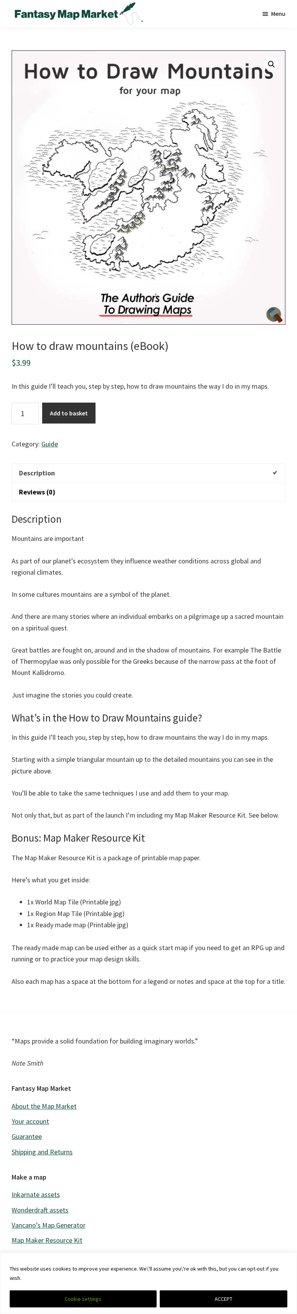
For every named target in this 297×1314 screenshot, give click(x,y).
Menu (278, 13)
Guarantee (27, 1136)
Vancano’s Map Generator (48, 1225)
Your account (30, 1121)
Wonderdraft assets (40, 1210)
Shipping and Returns (42, 1151)
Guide (49, 443)
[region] (148, 1283)
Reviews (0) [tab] (37, 491)
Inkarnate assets (36, 1194)
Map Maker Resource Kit (47, 1240)
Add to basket (69, 413)
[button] (271, 64)
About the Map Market (44, 1106)
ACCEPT (223, 1298)
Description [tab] (37, 472)
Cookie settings (83, 1298)
